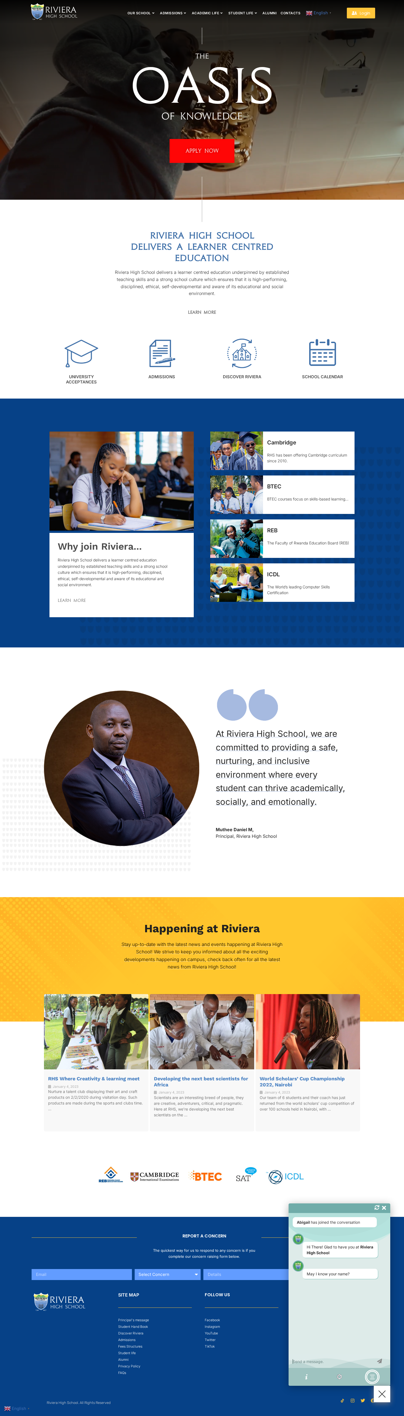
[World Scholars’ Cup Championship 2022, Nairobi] (308, 1031)
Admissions (171, 13)
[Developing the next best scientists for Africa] (202, 1031)
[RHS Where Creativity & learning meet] (96, 1031)
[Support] (339, 1376)
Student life (240, 13)
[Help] (306, 1376)
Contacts (290, 13)
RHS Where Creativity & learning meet (94, 1078)
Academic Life (205, 13)
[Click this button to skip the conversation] (372, 1377)
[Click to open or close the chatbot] (382, 1394)
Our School (139, 13)
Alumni (269, 13)
